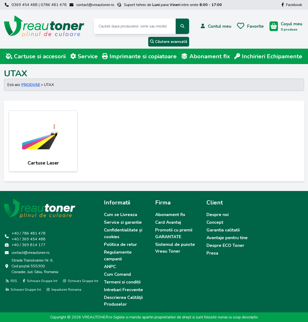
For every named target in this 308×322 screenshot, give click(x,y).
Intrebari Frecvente (123, 290)
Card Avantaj (168, 222)
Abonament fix (209, 56)
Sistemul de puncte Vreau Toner (175, 248)
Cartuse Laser (43, 163)
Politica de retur (120, 244)
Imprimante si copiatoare (142, 56)
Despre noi (217, 214)
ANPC (110, 266)
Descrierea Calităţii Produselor (123, 301)
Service (87, 56)
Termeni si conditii (122, 282)
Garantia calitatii (223, 230)
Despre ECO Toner (225, 245)
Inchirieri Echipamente (271, 56)
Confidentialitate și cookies (123, 233)
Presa (212, 253)
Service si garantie (123, 222)
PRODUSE (30, 84)
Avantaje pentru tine (227, 238)
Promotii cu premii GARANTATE (173, 233)
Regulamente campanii (118, 255)
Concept (214, 222)
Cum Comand (117, 274)
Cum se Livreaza (120, 214)
